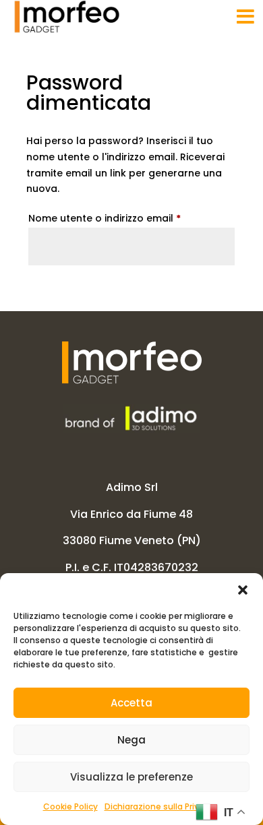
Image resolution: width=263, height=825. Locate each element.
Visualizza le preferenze (131, 777)
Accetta (131, 703)
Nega (131, 740)
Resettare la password (119, 290)
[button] (243, 590)
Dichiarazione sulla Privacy (159, 806)
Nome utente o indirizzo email (126, 218)
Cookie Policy (70, 806)
